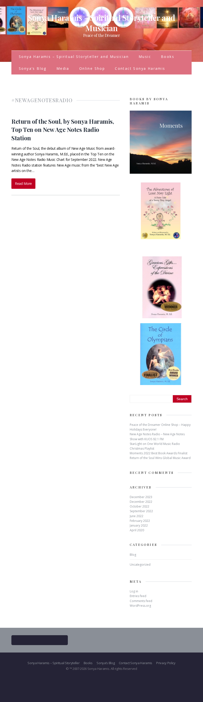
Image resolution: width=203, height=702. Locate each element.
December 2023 (141, 497)
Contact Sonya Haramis (140, 68)
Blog (133, 555)
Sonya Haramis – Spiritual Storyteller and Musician (74, 56)
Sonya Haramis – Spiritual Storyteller (53, 663)
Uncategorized (140, 564)
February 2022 (140, 521)
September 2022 (141, 511)
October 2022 (139, 506)
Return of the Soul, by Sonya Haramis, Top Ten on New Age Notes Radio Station (62, 129)
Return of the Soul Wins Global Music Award (160, 458)
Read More (23, 183)
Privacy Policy (166, 663)
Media (62, 68)
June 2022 (136, 516)
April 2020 (137, 530)
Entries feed (138, 596)
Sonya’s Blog (33, 68)
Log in (134, 591)
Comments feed (141, 601)
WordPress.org (140, 606)
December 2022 (141, 502)
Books (167, 56)
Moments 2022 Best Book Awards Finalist (158, 453)
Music (145, 56)
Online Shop (92, 68)
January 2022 (139, 525)
